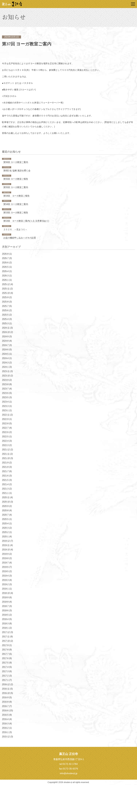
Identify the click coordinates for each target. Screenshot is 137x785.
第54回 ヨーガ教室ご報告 (16, 196)
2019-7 (5, 562)
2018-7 (5, 606)
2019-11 (6, 545)
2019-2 (5, 584)
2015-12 (6, 736)
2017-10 (6, 641)
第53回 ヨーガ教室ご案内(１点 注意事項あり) (26, 221)
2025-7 (5, 306)
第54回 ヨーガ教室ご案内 (15, 204)
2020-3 (5, 528)
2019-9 (5, 554)
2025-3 (5, 323)
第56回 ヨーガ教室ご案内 (15, 162)
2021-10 (6, 458)
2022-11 (6, 414)
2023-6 (5, 393)
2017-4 (5, 667)
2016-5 (5, 715)
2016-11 (6, 688)
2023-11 (6, 371)
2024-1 (5, 367)
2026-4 (5, 271)
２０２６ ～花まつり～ (15, 229)
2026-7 (5, 258)
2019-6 (5, 567)
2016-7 (5, 706)
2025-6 (5, 310)
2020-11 (6, 497)
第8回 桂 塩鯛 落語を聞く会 (16, 170)
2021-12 (6, 449)
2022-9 (5, 419)
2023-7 (5, 388)
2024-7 (5, 345)
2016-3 (5, 723)
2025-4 (5, 319)
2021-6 (5, 475)
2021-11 (6, 454)
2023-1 (5, 410)
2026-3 (5, 275)
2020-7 (5, 515)
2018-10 (6, 593)
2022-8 (5, 423)
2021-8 (5, 467)
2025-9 (5, 297)
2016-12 (6, 684)
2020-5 (5, 519)
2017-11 (6, 636)
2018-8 (5, 602)
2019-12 (6, 541)
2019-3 (5, 580)
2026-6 (5, 262)
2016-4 (5, 719)
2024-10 (6, 332)
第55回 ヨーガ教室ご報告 (15, 179)
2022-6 (5, 432)
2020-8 (5, 510)
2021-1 (5, 493)
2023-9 (5, 380)
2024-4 (5, 358)
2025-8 (5, 301)
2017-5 (5, 662)
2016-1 (5, 732)
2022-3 (5, 445)
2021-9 (5, 462)
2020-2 (5, 532)
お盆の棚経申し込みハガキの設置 (19, 238)
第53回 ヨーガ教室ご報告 (15, 212)
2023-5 (5, 397)
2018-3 (5, 623)
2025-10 (6, 293)
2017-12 (6, 632)
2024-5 (5, 354)
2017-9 (5, 645)
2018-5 (5, 615)
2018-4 (5, 619)
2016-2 (5, 728)
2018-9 (5, 597)
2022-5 (5, 436)
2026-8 (5, 254)
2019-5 (5, 571)
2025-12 (6, 284)
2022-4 (5, 441)
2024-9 (5, 336)
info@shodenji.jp (68, 773)
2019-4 (5, 575)
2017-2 (5, 675)
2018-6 (5, 610)
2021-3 (5, 488)
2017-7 (5, 654)
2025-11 (6, 288)
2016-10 (6, 693)
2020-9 (5, 506)
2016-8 (5, 702)
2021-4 (5, 484)
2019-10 (6, 549)
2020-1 (5, 536)
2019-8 (5, 558)
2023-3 (5, 406)
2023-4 (5, 401)
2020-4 (5, 523)
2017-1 (5, 680)
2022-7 (5, 428)
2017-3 (5, 671)
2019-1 (5, 588)
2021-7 (5, 471)
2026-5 (5, 267)
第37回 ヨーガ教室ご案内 (26, 43)
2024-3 (5, 362)
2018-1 (5, 628)
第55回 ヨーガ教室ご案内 (15, 187)
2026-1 (5, 280)
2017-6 (5, 658)
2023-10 (6, 375)
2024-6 (5, 349)
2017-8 (5, 649)
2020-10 (6, 501)
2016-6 (5, 710)
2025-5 (5, 314)
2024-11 (6, 328)
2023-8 (5, 384)
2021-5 (5, 480)
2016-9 (5, 697)
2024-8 (5, 341)
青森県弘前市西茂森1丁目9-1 (68, 759)
